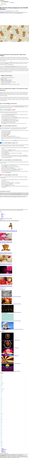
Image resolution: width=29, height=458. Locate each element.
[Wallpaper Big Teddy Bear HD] (6, 284)
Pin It (11, 218)
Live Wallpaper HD (11, 2)
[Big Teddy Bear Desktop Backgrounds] (14, 33)
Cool (1, 394)
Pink (1, 431)
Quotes (1, 435)
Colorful (2, 391)
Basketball (2, 384)
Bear (2, 215)
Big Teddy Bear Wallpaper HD (6, 241)
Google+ (8, 218)
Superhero (2, 442)
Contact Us (3, 448)
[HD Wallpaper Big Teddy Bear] (6, 262)
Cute (1, 395)
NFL (1, 427)
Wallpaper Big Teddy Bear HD (6, 286)
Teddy (2, 217)
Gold (1, 410)
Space (1, 439)
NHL (1, 428)
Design (1, 398)
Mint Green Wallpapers (5, 321)
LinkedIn (10, 218)
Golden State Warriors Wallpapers (6, 297)
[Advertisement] (14, 19)
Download (1, 219)
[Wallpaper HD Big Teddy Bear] (6, 251)
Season (1, 438)
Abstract (2, 376)
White (1, 443)
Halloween (2, 413)
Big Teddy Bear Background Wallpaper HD (8, 230)
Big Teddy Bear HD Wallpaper (6, 275)
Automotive (2, 383)
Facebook (3, 218)
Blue (1, 387)
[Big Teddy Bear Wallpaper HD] (6, 240)
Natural (3, 304)
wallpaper (8, 62)
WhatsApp (5, 218)
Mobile (1, 420)
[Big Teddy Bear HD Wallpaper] (6, 273)
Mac (1, 417)
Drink (1, 399)
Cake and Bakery (3, 388)
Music (1, 424)
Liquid (1, 416)
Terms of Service (4, 452)
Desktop (3, 216)
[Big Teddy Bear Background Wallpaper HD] (6, 229)
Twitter (1, 218)
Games (1, 409)
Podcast (1, 432)
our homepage (15, 70)
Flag (1, 402)
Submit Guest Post (4, 3)
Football (2, 406)
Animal (1, 377)
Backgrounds (3, 214)
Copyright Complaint (4, 449)
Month (1, 421)
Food (1, 405)
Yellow (1, 446)
